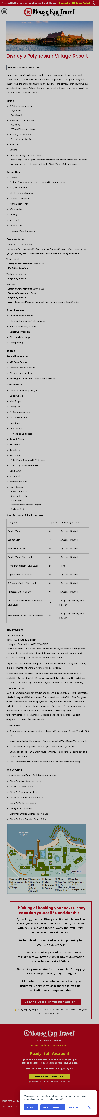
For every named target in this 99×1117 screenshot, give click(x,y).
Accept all (31, 1107)
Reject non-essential (52, 1107)
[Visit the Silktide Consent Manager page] (90, 1107)
